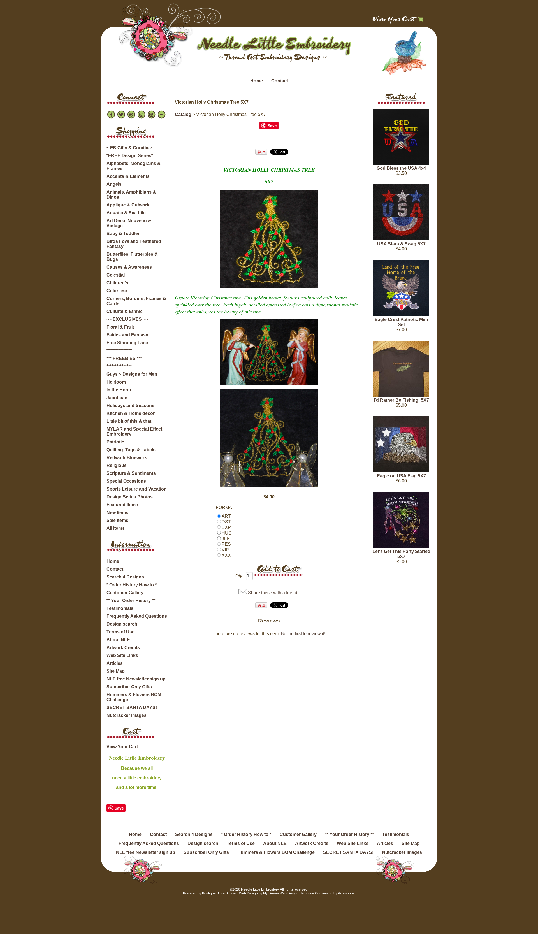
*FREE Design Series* (129, 155)
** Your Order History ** (130, 600)
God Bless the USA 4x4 (401, 168)
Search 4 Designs (125, 577)
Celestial (115, 275)
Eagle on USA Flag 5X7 (401, 475)
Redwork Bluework (126, 457)
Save (119, 808)
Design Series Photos (129, 496)
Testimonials (119, 608)
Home (256, 80)
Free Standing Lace (127, 342)
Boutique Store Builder (219, 893)
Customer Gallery (124, 592)
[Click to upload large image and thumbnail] (269, 285)
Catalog (183, 114)
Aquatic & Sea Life (126, 212)
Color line (116, 290)
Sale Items (117, 520)
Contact (279, 80)
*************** (119, 350)
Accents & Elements (128, 176)
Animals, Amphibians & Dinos (131, 194)
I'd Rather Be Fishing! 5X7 (401, 400)
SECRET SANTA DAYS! (131, 707)
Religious (116, 465)
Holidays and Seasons (130, 405)
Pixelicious (346, 893)
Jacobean (116, 397)
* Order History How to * (131, 584)
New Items (117, 512)
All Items (115, 528)
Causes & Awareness (129, 267)
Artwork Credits (123, 647)
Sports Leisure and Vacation (136, 489)
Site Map (115, 671)
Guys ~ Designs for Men (131, 374)
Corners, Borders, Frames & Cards (136, 301)
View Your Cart (393, 19)
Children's (117, 282)
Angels (114, 184)
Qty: (239, 575)
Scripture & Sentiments (131, 473)
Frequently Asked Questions (136, 616)
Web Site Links (122, 655)
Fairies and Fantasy (127, 335)
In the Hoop (118, 389)
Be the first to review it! (303, 633)
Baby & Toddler (123, 233)
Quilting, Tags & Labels (131, 449)
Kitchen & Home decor (130, 413)
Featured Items (122, 504)
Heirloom (116, 382)
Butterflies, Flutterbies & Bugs (132, 257)
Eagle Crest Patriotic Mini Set (401, 322)
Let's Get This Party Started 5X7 (401, 554)
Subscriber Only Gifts (129, 686)
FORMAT (225, 507)
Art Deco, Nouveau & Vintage (128, 223)
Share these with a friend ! (274, 592)
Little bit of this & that (128, 421)
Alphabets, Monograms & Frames (133, 166)
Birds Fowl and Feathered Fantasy (133, 244)
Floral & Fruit (120, 327)
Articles (114, 663)
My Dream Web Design (280, 893)
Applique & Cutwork (127, 205)
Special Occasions (126, 481)
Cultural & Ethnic (124, 311)
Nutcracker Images (126, 715)
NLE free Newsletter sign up (136, 679)
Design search (121, 624)
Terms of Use (120, 631)
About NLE (118, 639)
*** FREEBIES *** (124, 358)
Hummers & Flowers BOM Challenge (133, 697)
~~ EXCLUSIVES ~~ (127, 319)
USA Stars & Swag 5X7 (401, 243)
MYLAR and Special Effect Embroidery (134, 431)
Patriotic (115, 442)
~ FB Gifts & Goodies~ (129, 147)
